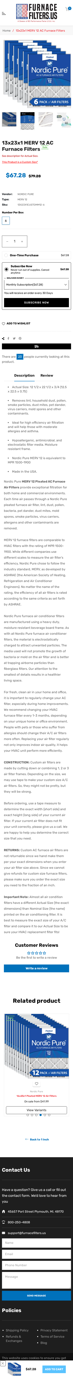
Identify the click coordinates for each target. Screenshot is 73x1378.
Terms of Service (52, 1336)
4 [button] (41, 1115)
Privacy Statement (54, 1330)
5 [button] (45, 1115)
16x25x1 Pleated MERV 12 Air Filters (36, 1096)
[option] (36, 1065)
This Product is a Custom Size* (20, 162)
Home (7, 30)
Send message (36, 1295)
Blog (43, 1343)
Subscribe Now (36, 302)
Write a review (36, 968)
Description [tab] (24, 375)
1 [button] (28, 1115)
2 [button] (32, 1115)
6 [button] (49, 1115)
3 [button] (36, 1115)
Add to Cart (54, 1369)
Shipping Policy (17, 1330)
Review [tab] (46, 375)
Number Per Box (13, 212)
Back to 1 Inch (39, 1139)
